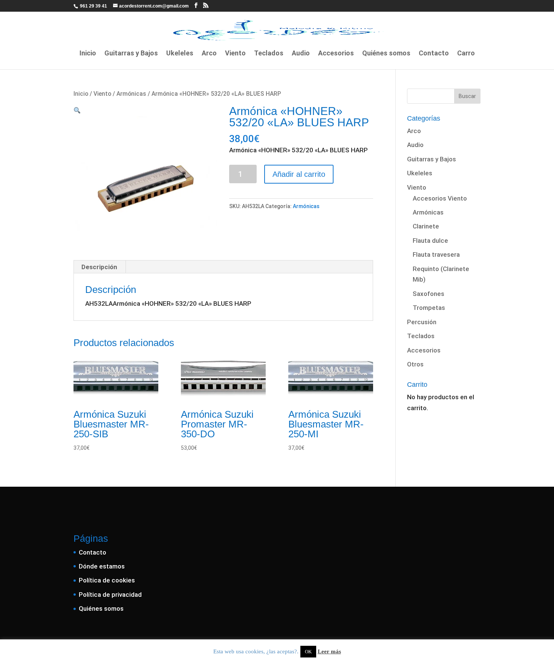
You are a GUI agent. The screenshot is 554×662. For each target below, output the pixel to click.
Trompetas (429, 307)
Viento (235, 54)
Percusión (421, 322)
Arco (209, 54)
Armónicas (131, 93)
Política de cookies (107, 580)
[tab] (99, 267)
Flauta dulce (430, 240)
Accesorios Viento (440, 198)
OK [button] (308, 651)
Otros (415, 364)
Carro (466, 54)
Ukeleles (179, 54)
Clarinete (426, 226)
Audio (301, 54)
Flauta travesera (436, 254)
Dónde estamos (102, 566)
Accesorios (336, 54)
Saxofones (428, 293)
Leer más (329, 651)
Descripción (99, 267)
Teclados (268, 54)
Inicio (88, 54)
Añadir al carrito (298, 174)
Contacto (434, 54)
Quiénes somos (386, 54)
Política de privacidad (110, 594)
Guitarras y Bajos (131, 54)
